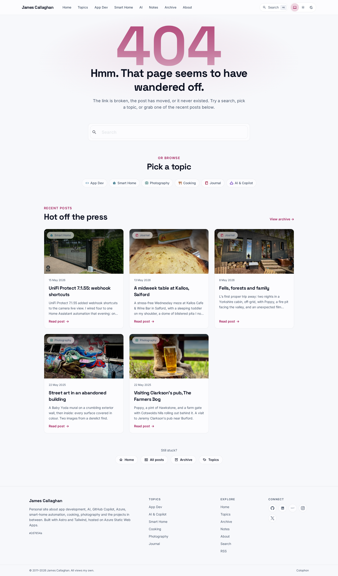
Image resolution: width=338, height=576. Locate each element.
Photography (159, 183)
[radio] (295, 7)
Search (226, 544)
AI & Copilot (244, 183)
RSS (224, 551)
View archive (282, 219)
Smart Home (123, 7)
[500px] (293, 508)
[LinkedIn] (282, 508)
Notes (153, 7)
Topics (83, 7)
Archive (170, 7)
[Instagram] (303, 508)
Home (67, 7)
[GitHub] (272, 508)
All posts (157, 460)
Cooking (189, 183)
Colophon (302, 570)
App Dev (101, 7)
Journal (215, 183)
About (187, 7)
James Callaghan (37, 7)
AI (141, 7)
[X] (272, 518)
